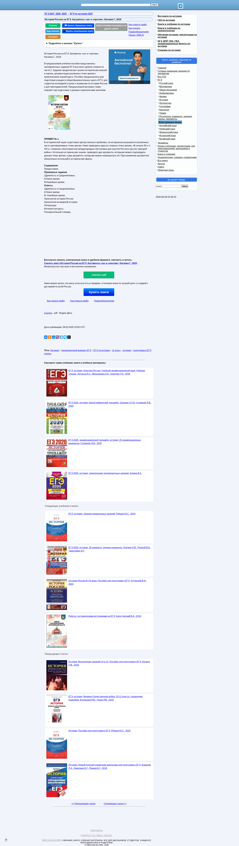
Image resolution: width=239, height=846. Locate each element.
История (163, 100)
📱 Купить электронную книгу (78, 31)
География (165, 106)
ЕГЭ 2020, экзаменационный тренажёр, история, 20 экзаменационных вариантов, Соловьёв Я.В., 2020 (104, 442)
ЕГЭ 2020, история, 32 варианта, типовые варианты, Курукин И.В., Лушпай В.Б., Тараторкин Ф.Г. (109, 549)
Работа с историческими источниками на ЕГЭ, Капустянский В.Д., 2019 (104, 616)
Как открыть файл (137, 24)
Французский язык (168, 132)
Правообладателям (104, 301)
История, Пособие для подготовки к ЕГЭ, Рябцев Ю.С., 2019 (99, 731)
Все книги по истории (170, 16)
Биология (164, 110)
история (127, 350)
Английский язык (168, 125)
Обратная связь (166, 170)
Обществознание (168, 90)
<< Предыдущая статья (83, 803)
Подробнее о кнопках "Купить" (66, 43)
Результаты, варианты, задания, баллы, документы (175, 117)
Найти (161, 167)
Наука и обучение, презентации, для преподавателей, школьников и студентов (176, 148)
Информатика (166, 93)
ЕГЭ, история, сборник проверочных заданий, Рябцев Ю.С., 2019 (101, 514)
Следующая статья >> (115, 803)
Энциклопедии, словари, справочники (177, 157)
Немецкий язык (167, 129)
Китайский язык (167, 139)
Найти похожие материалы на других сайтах (111, 27)
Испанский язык (167, 135)
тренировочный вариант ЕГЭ (76, 350)
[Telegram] (61, 337)
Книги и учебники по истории (174, 24)
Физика (163, 96)
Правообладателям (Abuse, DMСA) (138, 33)
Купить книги (99, 292)
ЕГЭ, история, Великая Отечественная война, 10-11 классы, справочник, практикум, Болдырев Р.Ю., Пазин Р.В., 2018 (105, 698)
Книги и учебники (166, 154)
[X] (69, 337)
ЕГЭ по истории (101, 350)
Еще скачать (53, 31)
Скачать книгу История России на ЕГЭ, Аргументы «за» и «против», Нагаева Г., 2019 (90, 263)
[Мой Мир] (53, 337)
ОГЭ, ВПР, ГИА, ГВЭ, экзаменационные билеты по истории (174, 43)
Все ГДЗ (162, 77)
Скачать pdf (99, 275)
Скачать (53, 25)
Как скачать (134, 28)
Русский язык (166, 83)
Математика (165, 86)
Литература (165, 103)
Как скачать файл (56, 301)
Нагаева (54, 350)
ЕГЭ (160, 80)
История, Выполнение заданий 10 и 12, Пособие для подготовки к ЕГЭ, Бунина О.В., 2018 (109, 663)
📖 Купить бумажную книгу (78, 25)
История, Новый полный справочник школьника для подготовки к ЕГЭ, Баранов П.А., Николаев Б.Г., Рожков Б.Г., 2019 (109, 766)
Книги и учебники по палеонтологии (169, 29)
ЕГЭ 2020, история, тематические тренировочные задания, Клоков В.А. (105, 473)
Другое (161, 164)
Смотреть (53, 37)
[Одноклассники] (49, 337)
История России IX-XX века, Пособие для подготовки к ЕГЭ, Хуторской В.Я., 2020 (107, 582)
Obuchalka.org (51, 840)
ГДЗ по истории (166, 20)
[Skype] (65, 337)
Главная (162, 68)
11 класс (116, 350)
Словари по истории (169, 50)
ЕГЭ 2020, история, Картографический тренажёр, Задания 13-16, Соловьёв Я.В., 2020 (110, 404)
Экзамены (163, 143)
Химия (162, 113)
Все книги (163, 160)
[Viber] (57, 337)
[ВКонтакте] (45, 337)
